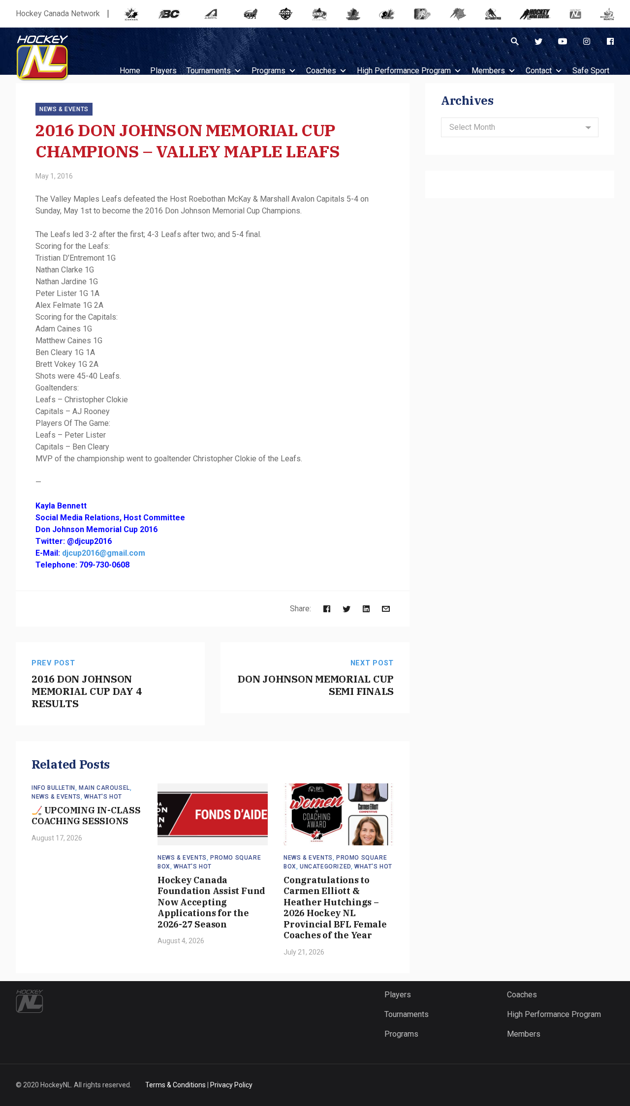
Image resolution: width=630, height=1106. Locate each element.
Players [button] (163, 70)
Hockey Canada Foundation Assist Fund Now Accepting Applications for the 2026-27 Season (211, 902)
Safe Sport (590, 70)
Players (397, 994)
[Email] (386, 608)
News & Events (64, 109)
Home (130, 70)
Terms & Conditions (175, 1085)
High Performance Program (404, 70)
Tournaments (209, 70)
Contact (539, 70)
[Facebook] (610, 41)
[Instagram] (587, 41)
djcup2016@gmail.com (103, 553)
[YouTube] (562, 41)
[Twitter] (538, 41)
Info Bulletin (53, 787)
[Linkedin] (366, 608)
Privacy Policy (231, 1085)
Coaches (321, 70)
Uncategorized (325, 866)
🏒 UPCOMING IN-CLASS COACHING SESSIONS (86, 816)
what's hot (103, 796)
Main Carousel (104, 787)
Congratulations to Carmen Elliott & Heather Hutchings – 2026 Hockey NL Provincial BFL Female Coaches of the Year (335, 907)
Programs (268, 70)
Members (488, 70)
